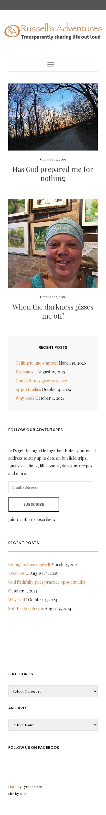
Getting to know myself (37, 363)
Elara (12, 787)
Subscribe (34, 504)
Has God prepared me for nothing (52, 173)
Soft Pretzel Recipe (26, 608)
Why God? (25, 398)
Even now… (26, 372)
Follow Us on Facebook (33, 747)
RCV (23, 794)
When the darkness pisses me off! (52, 311)
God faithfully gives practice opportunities (47, 582)
